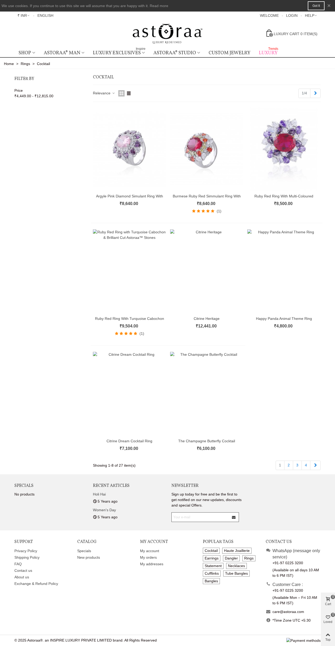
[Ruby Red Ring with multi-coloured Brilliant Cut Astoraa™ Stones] (284, 149)
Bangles (211, 581)
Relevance (102, 93)
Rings (249, 558)
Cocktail (211, 550)
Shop (25, 53)
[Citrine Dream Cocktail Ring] (129, 394)
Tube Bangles (236, 573)
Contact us (23, 570)
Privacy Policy (25, 551)
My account (149, 551)
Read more (159, 6)
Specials (24, 486)
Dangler (231, 558)
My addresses (151, 564)
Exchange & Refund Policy (36, 584)
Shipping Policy (27, 557)
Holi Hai (99, 494)
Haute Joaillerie (237, 550)
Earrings (212, 558)
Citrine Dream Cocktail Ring (129, 441)
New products (88, 557)
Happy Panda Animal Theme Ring (284, 318)
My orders (148, 557)
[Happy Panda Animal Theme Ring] (284, 271)
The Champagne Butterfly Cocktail (206, 441)
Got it (316, 6)
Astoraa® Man (62, 53)
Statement (213, 566)
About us (21, 577)
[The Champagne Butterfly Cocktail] (206, 394)
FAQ (18, 564)
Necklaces (236, 566)
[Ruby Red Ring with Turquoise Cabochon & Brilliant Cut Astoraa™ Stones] (129, 271)
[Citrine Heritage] (206, 271)
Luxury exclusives (119, 52)
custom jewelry (229, 53)
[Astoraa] (167, 34)
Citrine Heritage (207, 318)
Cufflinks (212, 573)
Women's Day (104, 510)
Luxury (268, 52)
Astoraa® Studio (174, 53)
